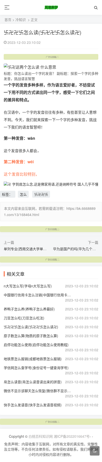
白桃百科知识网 (40, 436)
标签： (7, 194)
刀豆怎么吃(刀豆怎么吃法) (24, 317)
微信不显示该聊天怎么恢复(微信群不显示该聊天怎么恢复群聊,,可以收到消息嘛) (38, 390)
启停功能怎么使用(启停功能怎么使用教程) (36, 344)
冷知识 (20, 19)
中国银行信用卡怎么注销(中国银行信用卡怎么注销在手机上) (38, 294)
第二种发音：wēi (19, 161)
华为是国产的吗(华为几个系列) (77, 248)
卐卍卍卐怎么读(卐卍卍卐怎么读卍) (42, 32)
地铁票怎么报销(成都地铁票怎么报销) (33, 358)
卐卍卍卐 (41, 194)
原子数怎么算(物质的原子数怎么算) (31, 335)
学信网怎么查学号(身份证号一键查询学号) (36, 367)
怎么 (23, 194)
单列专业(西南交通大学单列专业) (29, 248)
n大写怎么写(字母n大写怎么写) (28, 285)
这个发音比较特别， (21, 174)
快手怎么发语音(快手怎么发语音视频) (33, 404)
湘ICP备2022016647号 (72, 436)
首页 (7, 19)
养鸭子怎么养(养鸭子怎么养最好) (29, 308)
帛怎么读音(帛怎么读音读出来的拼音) (33, 381)
